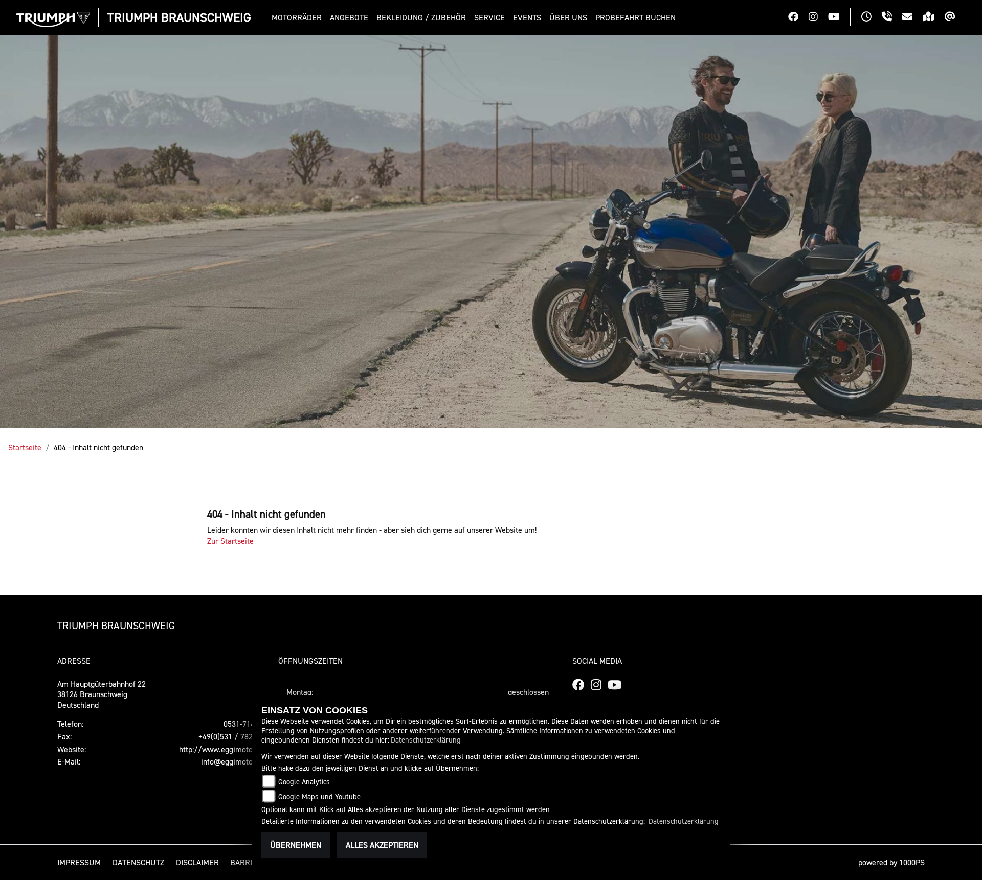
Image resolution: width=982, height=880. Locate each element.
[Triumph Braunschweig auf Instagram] (818, 18)
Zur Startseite (230, 541)
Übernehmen (295, 845)
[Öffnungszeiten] (871, 18)
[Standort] (934, 18)
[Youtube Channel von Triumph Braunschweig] (839, 18)
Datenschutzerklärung (426, 739)
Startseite (24, 447)
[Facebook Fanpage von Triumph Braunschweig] (798, 18)
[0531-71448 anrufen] (892, 18)
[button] (299, 17)
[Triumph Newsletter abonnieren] (955, 18)
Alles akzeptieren (382, 845)
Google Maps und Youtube (319, 796)
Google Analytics (304, 781)
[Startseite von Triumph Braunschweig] (53, 19)
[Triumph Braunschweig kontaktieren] (912, 18)
